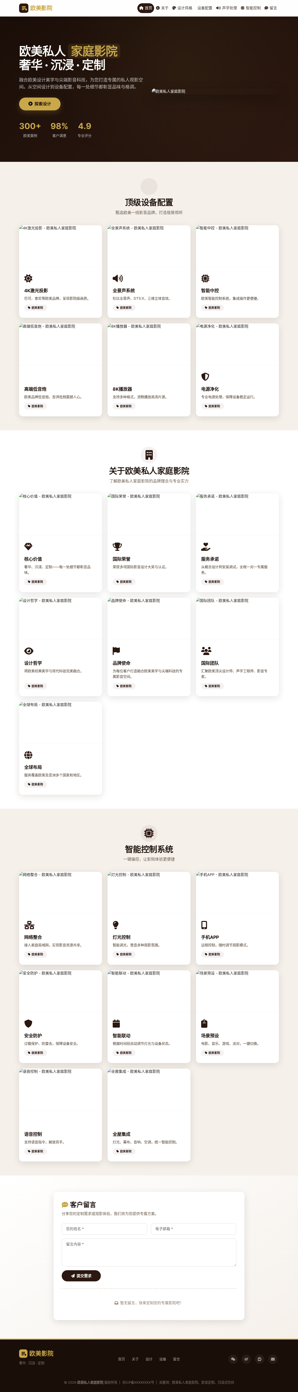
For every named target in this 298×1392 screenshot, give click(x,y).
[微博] (246, 1359)
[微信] (233, 1359)
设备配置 (204, 8)
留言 (273, 8)
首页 (148, 8)
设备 (162, 1359)
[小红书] (259, 1359)
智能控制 (253, 8)
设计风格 (184, 8)
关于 (165, 8)
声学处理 (229, 8)
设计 (149, 1359)
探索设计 (42, 103)
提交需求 (84, 1275)
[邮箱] (273, 1359)
